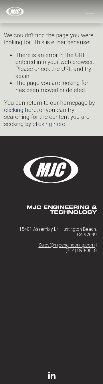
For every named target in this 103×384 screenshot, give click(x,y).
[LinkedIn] (51, 375)
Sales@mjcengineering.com (66, 245)
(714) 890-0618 (81, 250)
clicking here (20, 109)
